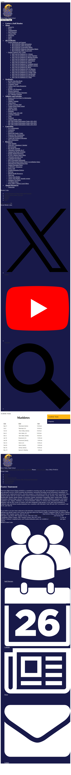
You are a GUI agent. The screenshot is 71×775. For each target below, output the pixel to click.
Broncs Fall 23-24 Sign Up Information (19, 98)
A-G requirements (13, 128)
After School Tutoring (14, 82)
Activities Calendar (13, 114)
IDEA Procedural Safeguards (16, 160)
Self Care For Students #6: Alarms (22, 62)
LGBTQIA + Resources (15, 167)
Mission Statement (13, 91)
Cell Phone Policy (13, 182)
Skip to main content (7, 3)
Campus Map (12, 34)
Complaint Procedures (14, 158)
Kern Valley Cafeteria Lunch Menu (18, 183)
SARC (10, 37)
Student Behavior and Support (17, 42)
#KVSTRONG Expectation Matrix (22, 47)
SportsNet (11, 99)
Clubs (10, 116)
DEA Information (13, 140)
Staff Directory (12, 32)
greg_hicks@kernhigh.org (45, 515)
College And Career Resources (17, 86)
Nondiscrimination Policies (16, 170)
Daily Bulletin (12, 143)
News (10, 29)
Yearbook (11, 118)
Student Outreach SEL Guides (17, 52)
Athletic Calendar (13, 101)
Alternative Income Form (15, 157)
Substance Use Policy (14, 180)
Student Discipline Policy (15, 165)
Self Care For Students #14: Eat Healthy (23, 76)
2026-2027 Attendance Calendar (17, 145)
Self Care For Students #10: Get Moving (24, 69)
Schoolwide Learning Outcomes (17, 92)
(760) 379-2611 (41, 469)
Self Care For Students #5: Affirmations (23, 61)
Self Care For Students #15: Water (22, 77)
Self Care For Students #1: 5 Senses (22, 54)
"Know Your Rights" (14, 177)
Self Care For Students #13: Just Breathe (24, 74)
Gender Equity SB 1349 (15, 113)
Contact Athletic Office (15, 119)
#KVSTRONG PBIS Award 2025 (22, 50)
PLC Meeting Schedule (15, 94)
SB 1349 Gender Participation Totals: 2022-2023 (22, 123)
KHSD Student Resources (15, 153)
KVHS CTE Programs (14, 89)
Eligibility (11, 111)
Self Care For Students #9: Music (21, 67)
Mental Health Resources (15, 173)
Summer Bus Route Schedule (16, 152)
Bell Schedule (12, 147)
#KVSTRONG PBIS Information (22, 44)
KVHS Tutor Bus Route (15, 81)
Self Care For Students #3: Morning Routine (25, 57)
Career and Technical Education (17, 138)
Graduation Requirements (15, 136)
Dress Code (11, 168)
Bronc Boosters (12, 109)
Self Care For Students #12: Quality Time (24, 72)
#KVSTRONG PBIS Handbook (21, 45)
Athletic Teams (12, 108)
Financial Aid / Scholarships (16, 135)
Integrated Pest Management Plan (18, 163)
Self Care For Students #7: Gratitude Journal (25, 64)
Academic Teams (13, 84)
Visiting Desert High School (16, 106)
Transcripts (11, 187)
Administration (12, 30)
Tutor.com (11, 175)
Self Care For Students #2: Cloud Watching (24, 56)
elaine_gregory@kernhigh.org (50, 517)
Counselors (11, 130)
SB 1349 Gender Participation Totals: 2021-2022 (22, 121)
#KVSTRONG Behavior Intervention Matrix (25, 49)
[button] (7, 25)
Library (10, 87)
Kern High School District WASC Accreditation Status (24, 162)
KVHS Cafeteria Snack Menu (17, 155)
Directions (11, 35)
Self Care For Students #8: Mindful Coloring (25, 66)
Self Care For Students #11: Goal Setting (24, 71)
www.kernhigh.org (54, 519)
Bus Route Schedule (14, 148)
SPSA (10, 39)
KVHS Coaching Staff (14, 104)
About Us (11, 27)
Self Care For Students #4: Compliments (23, 59)
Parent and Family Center (15, 133)
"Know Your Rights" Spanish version (19, 178)
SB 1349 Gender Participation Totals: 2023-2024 (22, 124)
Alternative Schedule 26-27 (16, 150)
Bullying (10, 172)
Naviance (11, 131)
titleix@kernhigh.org (36, 514)
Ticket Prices (12, 103)
